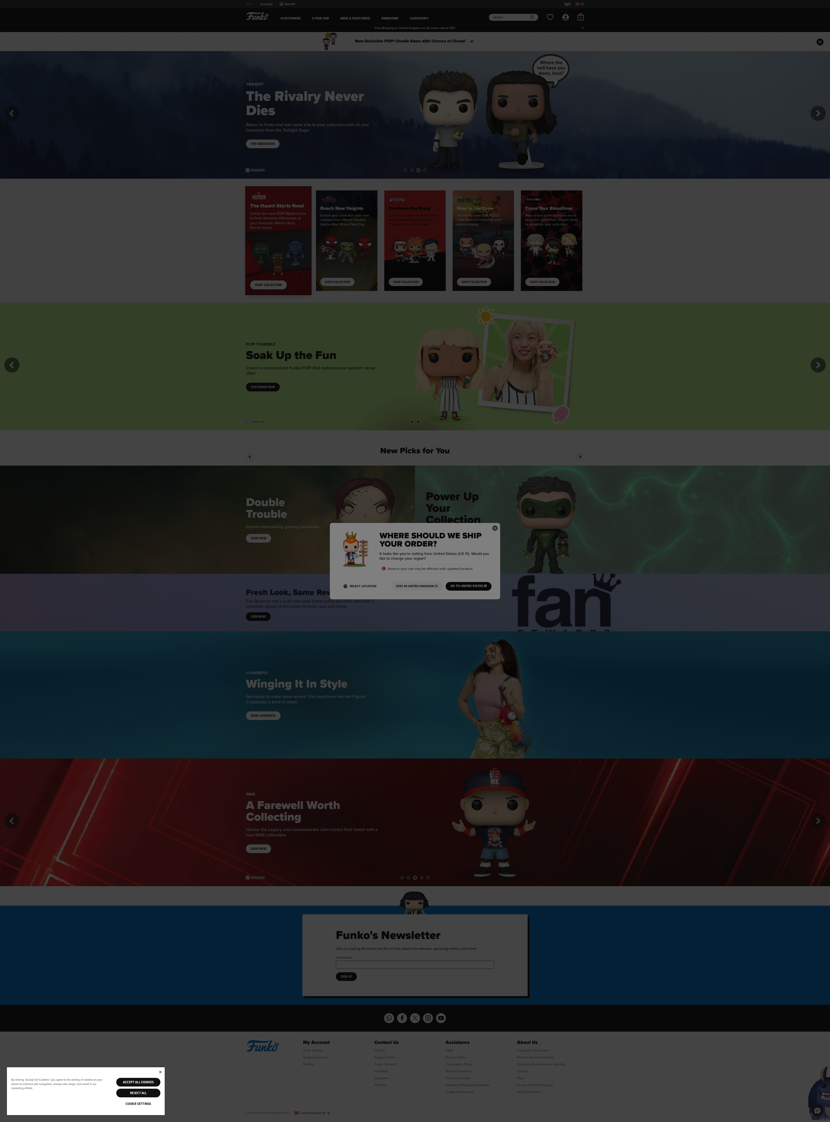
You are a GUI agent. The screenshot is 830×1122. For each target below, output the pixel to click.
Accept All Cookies (138, 1082)
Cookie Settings (138, 1104)
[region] (86, 1091)
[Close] (160, 1072)
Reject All (138, 1093)
